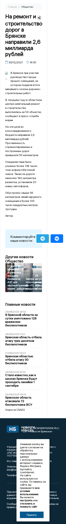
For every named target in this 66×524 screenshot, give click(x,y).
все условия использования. (30, 491)
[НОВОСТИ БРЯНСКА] (11, 430)
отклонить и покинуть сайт (28, 505)
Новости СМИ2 (15, 409)
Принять (32, 515)
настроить (26, 500)
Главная (12, 6)
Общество (27, 6)
